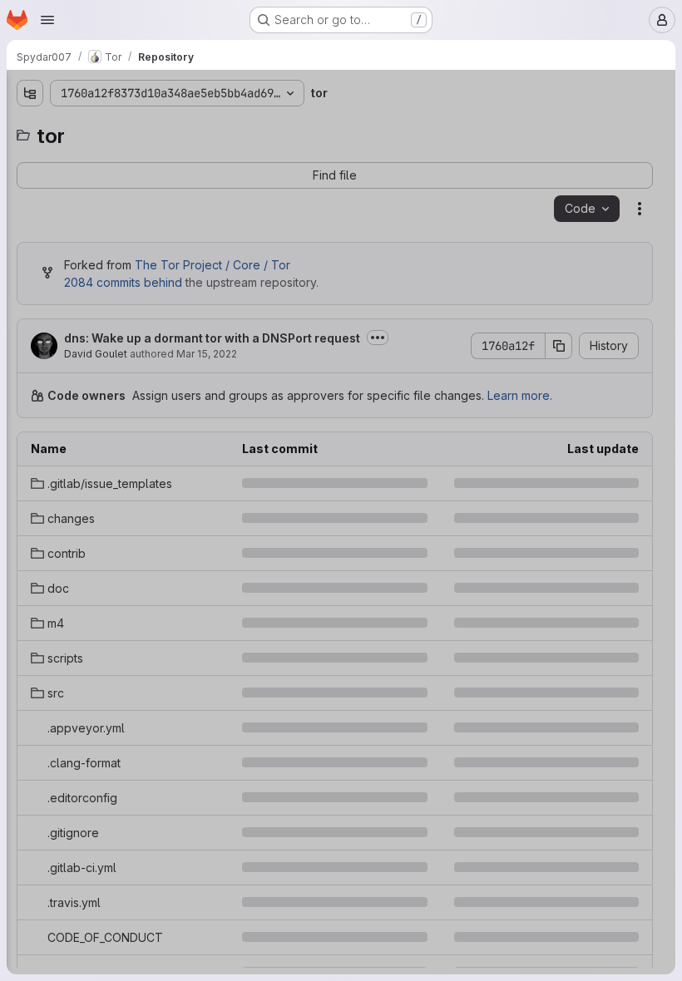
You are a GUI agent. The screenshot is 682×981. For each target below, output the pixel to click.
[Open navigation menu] (47, 20)
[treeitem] (138, 155)
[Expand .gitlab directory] (30, 155)
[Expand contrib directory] (30, 209)
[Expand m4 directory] (30, 262)
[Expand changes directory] (30, 182)
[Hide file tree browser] (30, 93)
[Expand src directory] (30, 315)
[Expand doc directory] (30, 235)
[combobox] (136, 126)
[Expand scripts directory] (30, 288)
